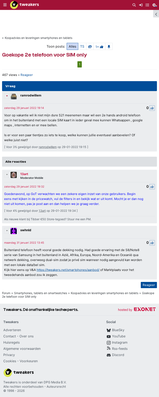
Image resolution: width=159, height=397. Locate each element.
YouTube (118, 336)
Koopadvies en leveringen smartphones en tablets (38, 38)
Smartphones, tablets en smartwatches (40, 293)
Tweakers (10, 382)
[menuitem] (134, 5)
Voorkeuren (29, 361)
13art (24, 174)
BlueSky (118, 330)
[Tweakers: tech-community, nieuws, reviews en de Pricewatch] (24, 5)
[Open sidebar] (156, 13)
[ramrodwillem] (14, 96)
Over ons (26, 336)
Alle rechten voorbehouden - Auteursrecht (34, 387)
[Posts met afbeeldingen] (89, 46)
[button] (5, 5)
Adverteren (12, 330)
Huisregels (11, 342)
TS (82, 46)
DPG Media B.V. (55, 382)
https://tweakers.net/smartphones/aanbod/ (68, 270)
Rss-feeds (120, 348)
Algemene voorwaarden (22, 348)
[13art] (14, 175)
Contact (9, 336)
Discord (118, 355)
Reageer (26, 75)
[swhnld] (14, 231)
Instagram (120, 342)
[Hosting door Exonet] (137, 310)
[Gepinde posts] (108, 46)
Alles (72, 46)
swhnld (25, 230)
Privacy (9, 355)
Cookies (9, 361)
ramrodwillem (30, 95)
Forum (6, 293)
